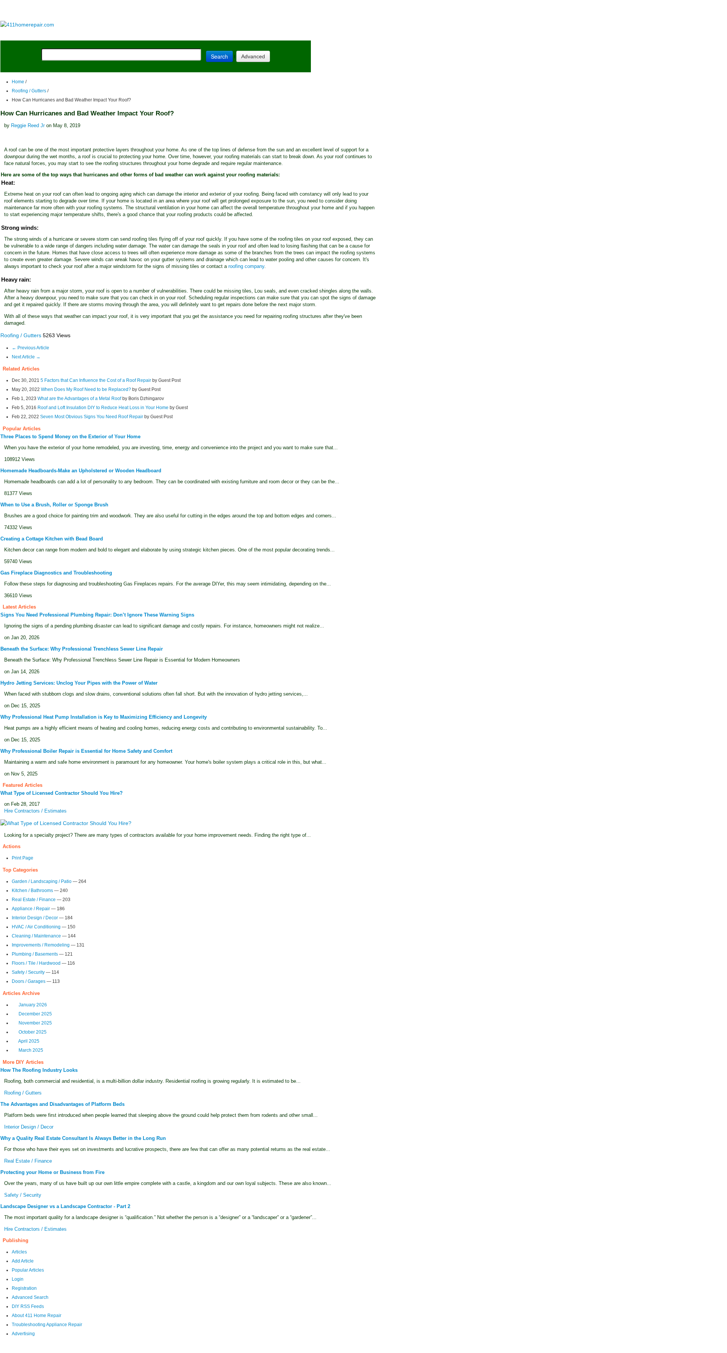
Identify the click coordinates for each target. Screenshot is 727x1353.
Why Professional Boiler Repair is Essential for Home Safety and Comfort (86, 751)
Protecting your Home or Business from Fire (52, 1172)
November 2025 (35, 1023)
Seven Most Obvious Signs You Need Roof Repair (91, 416)
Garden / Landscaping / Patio (42, 881)
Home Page (24, 34)
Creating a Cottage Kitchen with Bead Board (51, 539)
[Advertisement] (155, 11)
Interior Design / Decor (35, 917)
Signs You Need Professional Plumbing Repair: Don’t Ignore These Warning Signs (97, 615)
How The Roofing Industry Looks (39, 1070)
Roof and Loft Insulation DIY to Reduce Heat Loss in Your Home (102, 407)
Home (18, 81)
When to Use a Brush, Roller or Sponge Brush (54, 505)
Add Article (23, 1261)
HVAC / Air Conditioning (36, 927)
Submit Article (281, 34)
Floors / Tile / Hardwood (36, 963)
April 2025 (28, 1041)
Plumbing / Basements (35, 954)
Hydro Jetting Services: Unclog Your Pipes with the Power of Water (79, 683)
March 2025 (31, 1050)
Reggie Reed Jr (28, 125)
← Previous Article (30, 347)
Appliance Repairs (217, 34)
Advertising (23, 1333)
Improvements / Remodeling (41, 945)
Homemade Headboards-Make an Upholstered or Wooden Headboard (80, 470)
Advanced (253, 56)
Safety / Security (28, 972)
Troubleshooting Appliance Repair (47, 1324)
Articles (19, 1252)
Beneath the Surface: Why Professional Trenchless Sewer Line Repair (81, 649)
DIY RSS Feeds (28, 1306)
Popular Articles (28, 1270)
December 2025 (35, 1014)
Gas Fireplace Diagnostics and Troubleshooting (56, 573)
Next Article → (26, 357)
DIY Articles (70, 34)
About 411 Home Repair (36, 1315)
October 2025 (33, 1032)
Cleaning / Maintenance (36, 936)
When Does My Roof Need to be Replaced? (86, 389)
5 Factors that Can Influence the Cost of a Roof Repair (96, 380)
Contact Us (146, 1348)
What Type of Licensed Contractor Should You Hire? (61, 793)
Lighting (166, 34)
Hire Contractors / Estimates (35, 811)
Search (219, 56)
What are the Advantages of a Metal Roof (79, 398)
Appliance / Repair (31, 908)
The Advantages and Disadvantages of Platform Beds (62, 1104)
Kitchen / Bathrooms (32, 890)
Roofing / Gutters (29, 90)
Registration (24, 1288)
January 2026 (33, 1004)
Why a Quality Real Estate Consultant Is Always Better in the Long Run (83, 1138)
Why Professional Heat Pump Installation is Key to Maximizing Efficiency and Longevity (103, 717)
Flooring (132, 34)
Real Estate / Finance (34, 899)
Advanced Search (30, 1297)
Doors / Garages (28, 981)
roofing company (246, 266)
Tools (104, 34)
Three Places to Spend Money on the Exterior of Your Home (70, 436)
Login (17, 1279)
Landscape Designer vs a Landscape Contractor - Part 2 (65, 1206)
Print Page (22, 858)
